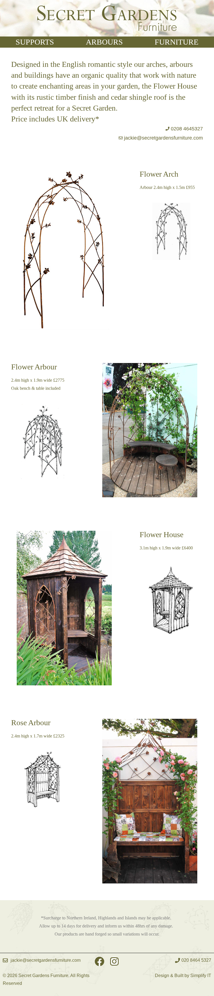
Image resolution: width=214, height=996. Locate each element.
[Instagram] (114, 961)
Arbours (104, 42)
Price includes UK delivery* (55, 119)
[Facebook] (99, 961)
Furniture (176, 42)
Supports (35, 42)
